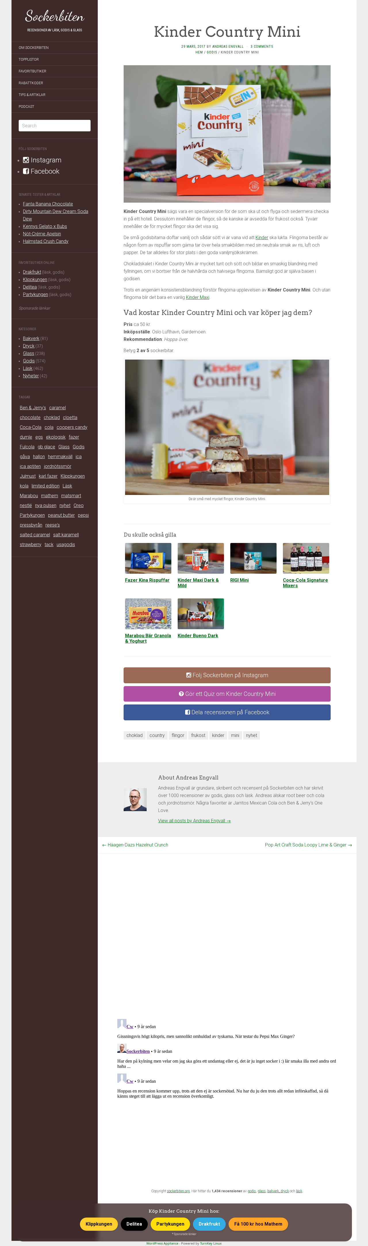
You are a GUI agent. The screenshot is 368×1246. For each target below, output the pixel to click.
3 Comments (262, 47)
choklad (52, 417)
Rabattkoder (31, 83)
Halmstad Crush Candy (45, 241)
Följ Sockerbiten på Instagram (229, 675)
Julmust (28, 476)
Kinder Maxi (197, 297)
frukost (198, 735)
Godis (29, 361)
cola (49, 427)
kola (24, 486)
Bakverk (31, 338)
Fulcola (27, 447)
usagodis (66, 544)
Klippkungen (35, 279)
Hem (199, 52)
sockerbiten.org (178, 1191)
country (157, 735)
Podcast (26, 107)
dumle (26, 437)
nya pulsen (45, 505)
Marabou (29, 495)
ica (79, 456)
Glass (28, 353)
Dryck (28, 346)
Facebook (44, 171)
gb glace (46, 447)
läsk (299, 1191)
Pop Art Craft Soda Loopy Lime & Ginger (308, 845)
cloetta (70, 417)
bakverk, (274, 1191)
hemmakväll (60, 456)
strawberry (30, 544)
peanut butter (61, 515)
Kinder (262, 237)
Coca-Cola (30, 427)
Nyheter (31, 376)
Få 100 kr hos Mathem (258, 1224)
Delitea (30, 287)
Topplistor (29, 59)
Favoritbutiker (32, 71)
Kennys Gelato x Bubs (45, 226)
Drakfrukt (32, 272)
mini (235, 735)
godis (252, 1191)
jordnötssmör (57, 466)
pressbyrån (31, 525)
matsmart (71, 495)
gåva (25, 456)
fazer (74, 437)
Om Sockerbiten (34, 48)
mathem (49, 495)
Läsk (27, 368)
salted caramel (35, 534)
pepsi (83, 515)
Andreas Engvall (228, 47)
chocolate (30, 417)
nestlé (26, 505)
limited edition (46, 486)
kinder (218, 735)
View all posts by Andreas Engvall (194, 820)
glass (262, 1191)
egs (39, 437)
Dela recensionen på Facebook (229, 712)
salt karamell (66, 534)
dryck (285, 1191)
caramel (57, 407)
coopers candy (72, 427)
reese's (52, 525)
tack (49, 544)
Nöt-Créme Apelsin (42, 234)
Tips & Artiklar (32, 95)
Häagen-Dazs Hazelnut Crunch (135, 845)
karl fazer (48, 476)
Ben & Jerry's (33, 407)
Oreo (79, 505)
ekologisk (56, 437)
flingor (178, 735)
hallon (39, 456)
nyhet (65, 505)
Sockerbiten (54, 16)
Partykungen (35, 294)
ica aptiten (30, 466)
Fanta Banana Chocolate (48, 204)
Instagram (45, 160)
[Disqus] (227, 925)
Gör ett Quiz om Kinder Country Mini (230, 693)
